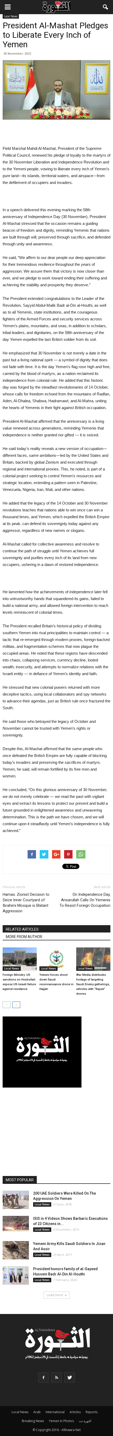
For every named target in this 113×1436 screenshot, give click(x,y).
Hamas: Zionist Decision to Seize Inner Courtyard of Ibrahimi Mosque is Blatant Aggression (26, 902)
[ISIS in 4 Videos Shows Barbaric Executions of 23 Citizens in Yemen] (16, 1223)
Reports (91, 1412)
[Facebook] (43, 1377)
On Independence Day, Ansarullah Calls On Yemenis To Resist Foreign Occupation (84, 900)
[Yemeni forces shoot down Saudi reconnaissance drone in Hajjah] (56, 959)
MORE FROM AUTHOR (24, 937)
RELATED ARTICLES (22, 929)
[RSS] (56, 1377)
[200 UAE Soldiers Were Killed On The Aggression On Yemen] (16, 1200)
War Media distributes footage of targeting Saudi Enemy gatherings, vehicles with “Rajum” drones (93, 984)
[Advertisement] (56, 133)
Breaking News (33, 1421)
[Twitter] (69, 1377)
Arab (37, 1412)
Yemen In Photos (61, 1421)
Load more (55, 1295)
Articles (75, 1412)
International (55, 1412)
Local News (10, 16)
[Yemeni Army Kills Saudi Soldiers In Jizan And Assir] (16, 1250)
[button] (105, 7)
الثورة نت (85, 1421)
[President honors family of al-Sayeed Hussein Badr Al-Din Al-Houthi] (16, 1275)
